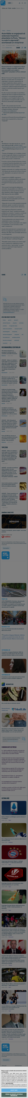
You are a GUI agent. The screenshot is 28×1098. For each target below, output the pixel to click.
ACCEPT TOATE (14, 1090)
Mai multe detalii (9, 1083)
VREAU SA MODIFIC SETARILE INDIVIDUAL (14, 1094)
